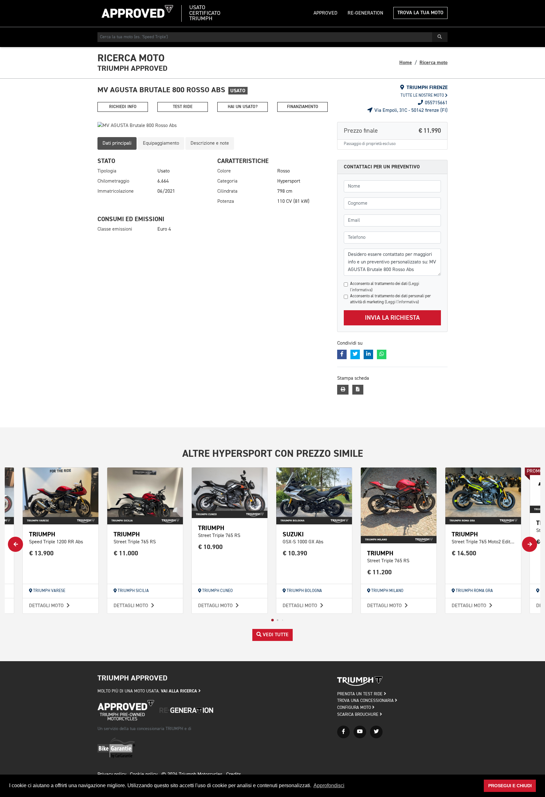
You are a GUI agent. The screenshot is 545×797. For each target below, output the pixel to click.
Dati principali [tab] (117, 143)
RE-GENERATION (365, 13)
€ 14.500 (464, 553)
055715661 (436, 103)
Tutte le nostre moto (423, 96)
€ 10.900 (210, 547)
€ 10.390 (295, 553)
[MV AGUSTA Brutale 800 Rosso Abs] (212, 126)
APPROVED (325, 13)
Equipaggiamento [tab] (161, 143)
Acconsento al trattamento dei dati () (384, 287)
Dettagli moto (47, 605)
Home (405, 62)
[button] (272, 620)
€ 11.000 (126, 553)
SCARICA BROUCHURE (358, 714)
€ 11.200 (379, 572)
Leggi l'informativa (402, 302)
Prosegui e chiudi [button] (510, 785)
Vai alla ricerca (179, 691)
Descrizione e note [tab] (209, 143)
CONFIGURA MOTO (354, 707)
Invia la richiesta (392, 318)
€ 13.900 (41, 553)
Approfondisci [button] (329, 785)
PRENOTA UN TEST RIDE (360, 694)
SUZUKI (293, 534)
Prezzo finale (392, 131)
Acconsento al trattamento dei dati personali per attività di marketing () (390, 299)
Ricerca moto (433, 62)
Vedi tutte (275, 634)
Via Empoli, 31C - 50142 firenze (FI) (410, 110)
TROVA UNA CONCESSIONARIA (366, 700)
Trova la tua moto (420, 12)
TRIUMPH (42, 534)
